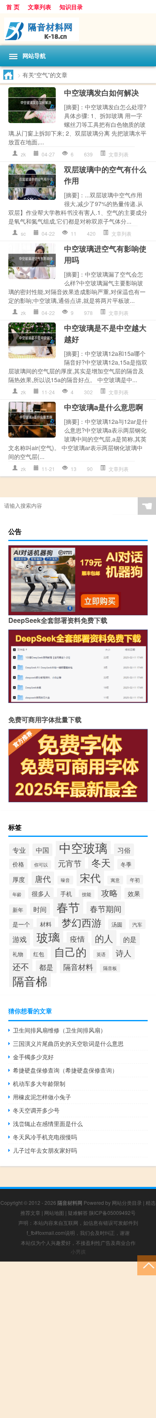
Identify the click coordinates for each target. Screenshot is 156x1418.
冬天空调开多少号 (36, 1110)
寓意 (115, 880)
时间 (40, 909)
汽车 (137, 924)
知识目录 (71, 7)
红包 (38, 954)
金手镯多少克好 (33, 1057)
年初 (135, 879)
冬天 (101, 862)
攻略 (109, 893)
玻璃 (48, 936)
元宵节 (70, 863)
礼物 (17, 954)
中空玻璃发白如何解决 (101, 92)
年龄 (17, 894)
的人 (104, 937)
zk (23, 154)
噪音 (65, 880)
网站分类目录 (127, 1202)
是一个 (21, 924)
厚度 (18, 879)
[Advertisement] (78, 1340)
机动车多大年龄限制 (39, 1083)
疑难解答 (78, 1212)
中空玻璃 (83, 847)
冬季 (126, 864)
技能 (86, 894)
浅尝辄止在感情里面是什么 (48, 1123)
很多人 (41, 893)
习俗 (124, 850)
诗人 (123, 952)
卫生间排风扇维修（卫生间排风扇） (59, 1030)
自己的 (70, 951)
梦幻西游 (82, 922)
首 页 (13, 7)
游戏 (19, 939)
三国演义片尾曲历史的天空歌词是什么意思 (68, 1043)
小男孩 (78, 1251)
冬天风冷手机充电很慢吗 (45, 1137)
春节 (68, 906)
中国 (42, 850)
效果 (134, 893)
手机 (66, 893)
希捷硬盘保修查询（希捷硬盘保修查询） (65, 1070)
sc (23, 233)
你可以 (41, 864)
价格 (18, 864)
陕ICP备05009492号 (112, 1212)
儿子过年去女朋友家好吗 (45, 1150)
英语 (101, 954)
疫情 (77, 938)
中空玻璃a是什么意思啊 (103, 407)
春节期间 (105, 908)
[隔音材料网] (78, 29)
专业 (19, 850)
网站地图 (54, 1212)
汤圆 (116, 924)
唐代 (43, 878)
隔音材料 (78, 966)
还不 (20, 966)
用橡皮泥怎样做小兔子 (42, 1097)
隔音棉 (29, 980)
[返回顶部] (146, 1264)
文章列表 (39, 7)
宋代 (90, 877)
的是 (129, 939)
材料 (46, 923)
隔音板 (110, 968)
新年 (17, 910)
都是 (46, 967)
